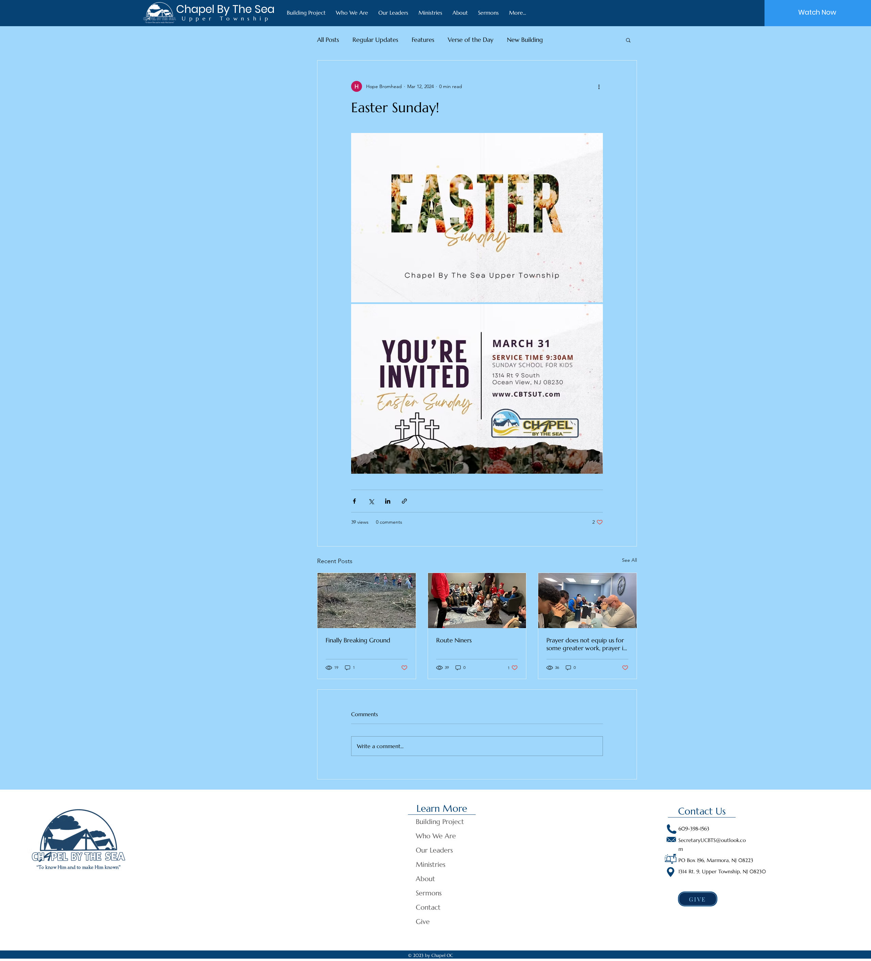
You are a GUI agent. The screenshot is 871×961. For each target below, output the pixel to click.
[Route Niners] (477, 600)
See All (629, 560)
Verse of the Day (470, 40)
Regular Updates (375, 40)
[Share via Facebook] (354, 501)
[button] (628, 40)
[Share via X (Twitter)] (371, 501)
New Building (525, 40)
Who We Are (436, 836)
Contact (428, 907)
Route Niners (454, 640)
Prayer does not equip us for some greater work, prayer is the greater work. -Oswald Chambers (585, 644)
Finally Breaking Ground (358, 640)
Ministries (430, 864)
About (425, 879)
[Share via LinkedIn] (387, 501)
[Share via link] (404, 501)
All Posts (328, 40)
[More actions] (599, 86)
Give (423, 921)
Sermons (429, 893)
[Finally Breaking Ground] (366, 600)
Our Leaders (434, 850)
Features (423, 40)
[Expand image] (477, 217)
